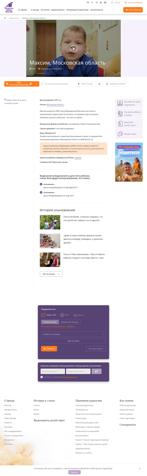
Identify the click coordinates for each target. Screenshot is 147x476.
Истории (45, 10)
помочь (135, 10)
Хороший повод (127, 409)
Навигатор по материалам (87, 431)
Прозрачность (10, 409)
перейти (77, 157)
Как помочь (127, 400)
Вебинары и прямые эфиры (88, 427)
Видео (36, 414)
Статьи (37, 405)
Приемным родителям (77, 10)
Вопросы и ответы (84, 453)
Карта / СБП (51, 315)
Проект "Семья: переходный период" (92, 440)
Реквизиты (9, 440)
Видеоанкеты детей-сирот (49, 420)
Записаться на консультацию (88, 414)
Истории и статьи (44, 400)
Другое (81, 315)
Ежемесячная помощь (69, 322)
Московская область (55, 104)
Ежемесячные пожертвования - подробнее (58, 326)
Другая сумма (73, 341)
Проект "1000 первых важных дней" (92, 444)
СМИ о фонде (10, 418)
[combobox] (73, 334)
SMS (67, 315)
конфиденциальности (69, 377)
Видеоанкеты (57, 10)
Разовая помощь (49, 322)
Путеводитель (82, 409)
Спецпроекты (96, 10)
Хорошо (74, 472)
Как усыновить (82, 435)
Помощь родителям (84, 405)
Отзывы (7, 414)
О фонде (35, 10)
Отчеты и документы (13, 435)
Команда (8, 427)
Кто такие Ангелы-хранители (56, 84)
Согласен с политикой (60, 377)
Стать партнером (127, 418)
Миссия (7, 405)
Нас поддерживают (13, 431)
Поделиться (117, 84)
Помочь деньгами (128, 405)
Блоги (36, 409)
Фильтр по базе (87, 84)
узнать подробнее (104, 468)
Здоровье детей (83, 448)
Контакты (8, 444)
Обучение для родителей (87, 422)
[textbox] (73, 334)
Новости (8, 422)
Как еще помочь (96, 348)
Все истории (49, 274)
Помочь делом (126, 414)
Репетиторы (81, 418)
